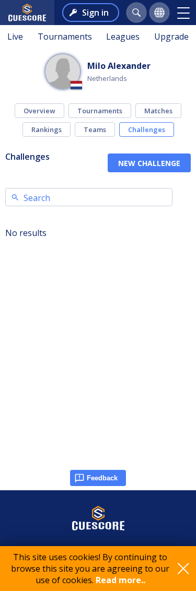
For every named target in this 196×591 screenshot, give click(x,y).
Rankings (46, 129)
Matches (158, 110)
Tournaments (65, 36)
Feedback (102, 478)
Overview (39, 110)
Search (37, 198)
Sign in (95, 12)
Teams (95, 129)
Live (15, 36)
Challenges (146, 129)
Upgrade (171, 36)
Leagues (123, 36)
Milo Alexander (119, 66)
